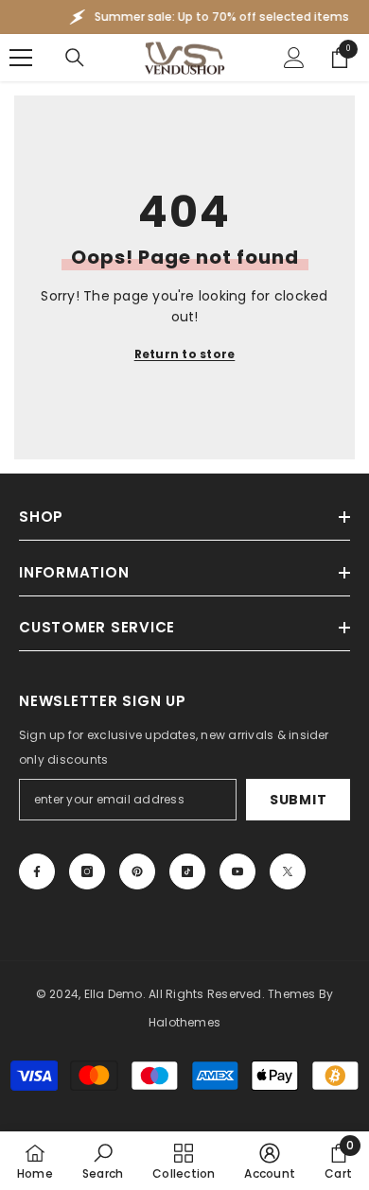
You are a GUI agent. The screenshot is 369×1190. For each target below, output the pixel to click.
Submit (298, 799)
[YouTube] (237, 871)
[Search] (74, 57)
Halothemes (184, 1022)
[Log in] (294, 57)
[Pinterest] (137, 871)
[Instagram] (87, 871)
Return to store (185, 354)
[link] (102, 1160)
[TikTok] (187, 871)
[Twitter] (288, 871)
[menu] (20, 57)
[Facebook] (37, 871)
